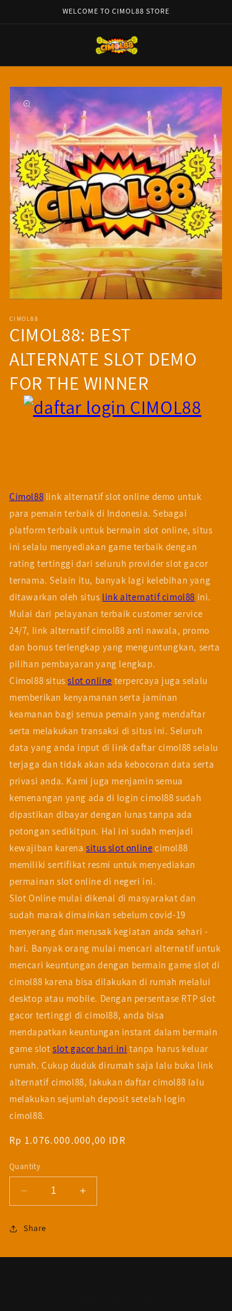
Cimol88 (26, 496)
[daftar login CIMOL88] (116, 441)
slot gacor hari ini (90, 1048)
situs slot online (119, 848)
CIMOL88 (89, 1301)
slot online (89, 680)
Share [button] (35, 1228)
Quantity (24, 1166)
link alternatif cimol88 (148, 597)
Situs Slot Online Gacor (143, 1301)
